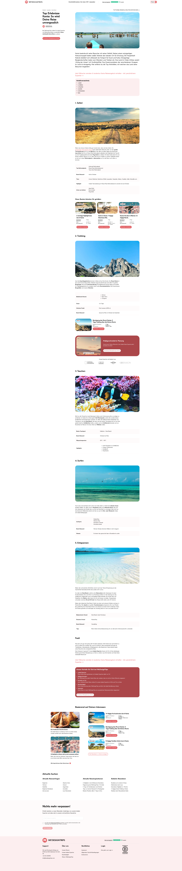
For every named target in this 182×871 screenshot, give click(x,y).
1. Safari (79, 83)
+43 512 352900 (47, 856)
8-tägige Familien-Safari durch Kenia (117, 741)
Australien (65, 789)
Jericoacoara (46, 791)
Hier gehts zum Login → (107, 850)
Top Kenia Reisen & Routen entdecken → (126, 10)
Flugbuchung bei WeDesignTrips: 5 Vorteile (93, 785)
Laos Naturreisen (67, 791)
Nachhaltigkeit (65, 854)
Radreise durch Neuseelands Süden (119, 791)
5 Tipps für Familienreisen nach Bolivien (92, 787)
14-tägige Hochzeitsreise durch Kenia (117, 713)
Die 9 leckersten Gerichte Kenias (59, 729)
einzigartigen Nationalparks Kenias (83, 149)
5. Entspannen (81, 90)
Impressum (84, 850)
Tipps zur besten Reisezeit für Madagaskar (93, 789)
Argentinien (65, 787)
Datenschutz (85, 854)
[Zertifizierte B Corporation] (130, 849)
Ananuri (65, 785)
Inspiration (49, 10)
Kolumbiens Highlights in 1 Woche (119, 787)
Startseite (44, 10)
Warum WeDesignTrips (67, 857)
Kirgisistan (45, 783)
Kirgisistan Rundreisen (48, 789)
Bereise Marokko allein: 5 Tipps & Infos (92, 791)
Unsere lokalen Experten (68, 852)
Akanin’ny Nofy (66, 783)
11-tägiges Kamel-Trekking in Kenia (119, 789)
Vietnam (45, 785)
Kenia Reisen (54, 10)
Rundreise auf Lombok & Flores (119, 783)
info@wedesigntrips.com (49, 858)
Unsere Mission (65, 850)
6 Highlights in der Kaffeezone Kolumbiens (93, 783)
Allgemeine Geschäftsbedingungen (90, 852)
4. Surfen (80, 88)
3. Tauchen (80, 86)
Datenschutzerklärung (56, 822)
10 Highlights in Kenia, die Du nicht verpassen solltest (65, 754)
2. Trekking (80, 84)
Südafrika (45, 787)
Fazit (79, 92)
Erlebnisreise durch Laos (117, 785)
